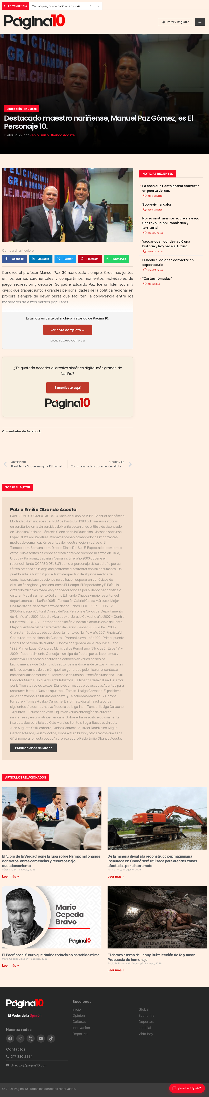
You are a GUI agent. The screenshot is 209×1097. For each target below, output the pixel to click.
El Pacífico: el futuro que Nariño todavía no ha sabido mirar (50, 955)
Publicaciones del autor (33, 748)
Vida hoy (146, 1034)
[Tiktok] (51, 1038)
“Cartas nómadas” (157, 278)
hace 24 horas (155, 251)
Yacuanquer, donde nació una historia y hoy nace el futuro (166, 243)
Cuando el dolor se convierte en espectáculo (61, 6)
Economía (147, 1015)
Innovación (81, 1028)
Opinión (78, 1015)
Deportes (80, 1034)
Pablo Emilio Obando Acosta (52, 135)
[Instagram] (20, 1038)
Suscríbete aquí (67, 387)
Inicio (76, 1009)
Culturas (79, 1022)
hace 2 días (153, 283)
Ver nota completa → (67, 330)
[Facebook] (10, 1038)
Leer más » (10, 876)
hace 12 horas (154, 195)
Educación (14, 109)
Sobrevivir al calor (157, 204)
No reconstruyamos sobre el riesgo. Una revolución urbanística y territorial (171, 223)
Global (144, 1009)
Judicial (145, 1028)
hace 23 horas (155, 232)
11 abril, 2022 (13, 135)
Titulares (30, 109)
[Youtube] (41, 1038)
